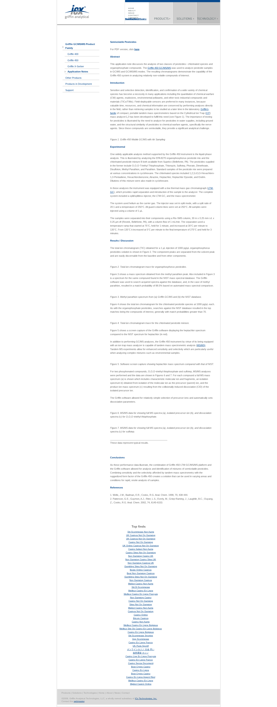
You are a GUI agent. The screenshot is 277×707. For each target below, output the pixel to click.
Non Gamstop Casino (140, 597)
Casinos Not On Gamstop (133, 19)
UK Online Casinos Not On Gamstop (140, 545)
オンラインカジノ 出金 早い (140, 649)
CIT (208, 113)
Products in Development (78, 84)
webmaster (79, 701)
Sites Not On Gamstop (140, 604)
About (109, 693)
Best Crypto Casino (140, 666)
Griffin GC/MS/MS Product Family (80, 46)
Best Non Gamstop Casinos (141, 573)
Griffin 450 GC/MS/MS (159, 68)
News (117, 693)
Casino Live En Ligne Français (141, 656)
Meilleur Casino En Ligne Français (141, 594)
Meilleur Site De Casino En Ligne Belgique (140, 628)
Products (65, 693)
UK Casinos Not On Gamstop (140, 535)
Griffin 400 (73, 54)
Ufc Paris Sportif (141, 646)
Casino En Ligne (140, 670)
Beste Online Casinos (140, 570)
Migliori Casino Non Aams (140, 583)
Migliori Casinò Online (140, 684)
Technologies (90, 693)
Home (102, 693)
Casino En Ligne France (141, 642)
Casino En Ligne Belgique (141, 632)
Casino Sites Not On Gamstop (141, 552)
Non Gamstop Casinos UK (141, 563)
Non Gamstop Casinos (140, 580)
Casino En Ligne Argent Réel (140, 677)
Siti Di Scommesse (141, 587)
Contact (126, 693)
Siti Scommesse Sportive (140, 635)
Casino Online (141, 615)
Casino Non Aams (141, 622)
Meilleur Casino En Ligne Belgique (141, 625)
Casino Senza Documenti (140, 663)
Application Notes (78, 71)
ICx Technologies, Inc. (146, 698)
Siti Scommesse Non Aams (140, 532)
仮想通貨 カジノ (141, 653)
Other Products (73, 78)
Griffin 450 (73, 60)
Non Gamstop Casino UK (140, 556)
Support (69, 90)
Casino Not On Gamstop (141, 542)
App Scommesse (140, 639)
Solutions (77, 693)
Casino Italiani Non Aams (140, 549)
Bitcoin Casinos (140, 618)
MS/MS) (201, 345)
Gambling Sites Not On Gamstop (140, 566)
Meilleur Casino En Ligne (140, 590)
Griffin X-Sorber (76, 66)
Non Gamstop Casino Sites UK (140, 559)
